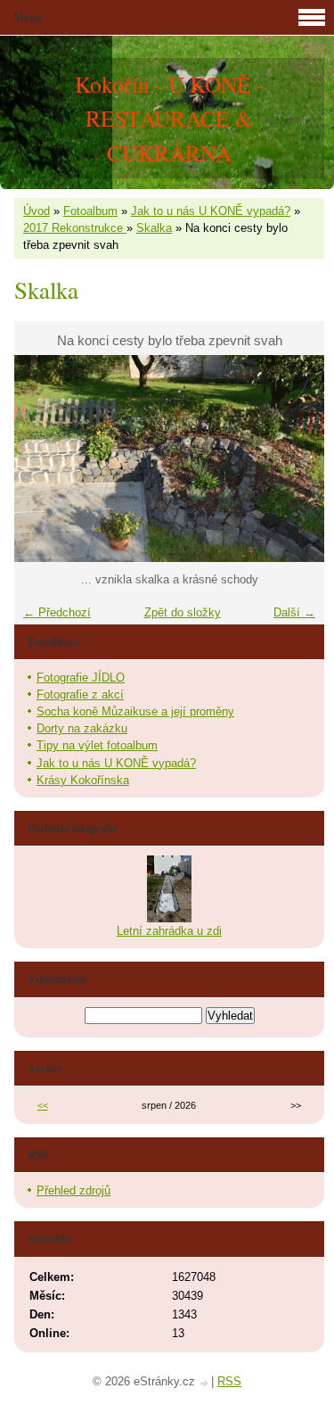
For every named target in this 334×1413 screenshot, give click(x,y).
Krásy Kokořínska (83, 780)
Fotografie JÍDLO (81, 677)
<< (42, 1105)
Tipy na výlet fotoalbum (97, 745)
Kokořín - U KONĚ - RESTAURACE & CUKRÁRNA (170, 118)
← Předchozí (57, 612)
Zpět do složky (182, 612)
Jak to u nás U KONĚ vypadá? (210, 211)
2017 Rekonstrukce (74, 228)
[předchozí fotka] (43, 458)
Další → (294, 612)
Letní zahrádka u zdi (169, 931)
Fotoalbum (90, 211)
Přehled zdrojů (73, 1190)
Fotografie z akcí (80, 694)
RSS (229, 1381)
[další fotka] (295, 458)
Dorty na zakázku (82, 728)
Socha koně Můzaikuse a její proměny (135, 711)
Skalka (154, 228)
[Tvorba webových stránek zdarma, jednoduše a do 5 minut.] (205, 1383)
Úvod (36, 211)
